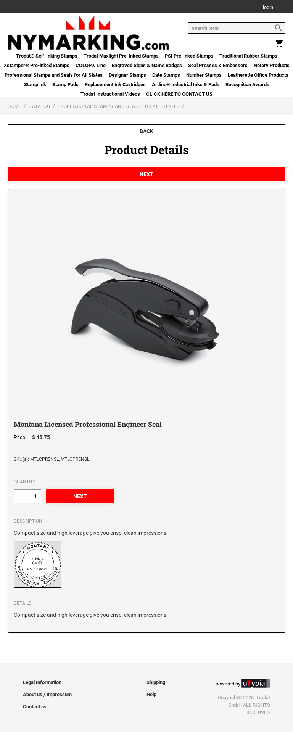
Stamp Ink (35, 84)
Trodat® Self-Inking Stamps (46, 56)
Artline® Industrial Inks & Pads (185, 84)
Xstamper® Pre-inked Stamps (36, 65)
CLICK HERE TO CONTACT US (179, 94)
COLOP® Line (91, 65)
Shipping (155, 682)
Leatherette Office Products (258, 75)
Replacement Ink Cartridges (115, 84)
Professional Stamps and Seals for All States (54, 75)
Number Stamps (204, 75)
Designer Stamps (127, 75)
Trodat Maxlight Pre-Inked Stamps (121, 56)
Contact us (35, 706)
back (146, 131)
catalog (39, 106)
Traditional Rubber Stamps (248, 56)
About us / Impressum (47, 694)
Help (151, 694)
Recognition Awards (247, 84)
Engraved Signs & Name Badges (147, 65)
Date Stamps (166, 75)
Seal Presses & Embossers (218, 65)
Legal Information (42, 682)
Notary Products (272, 65)
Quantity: (25, 481)
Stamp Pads (65, 84)
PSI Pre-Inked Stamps (189, 56)
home (14, 106)
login (268, 7)
